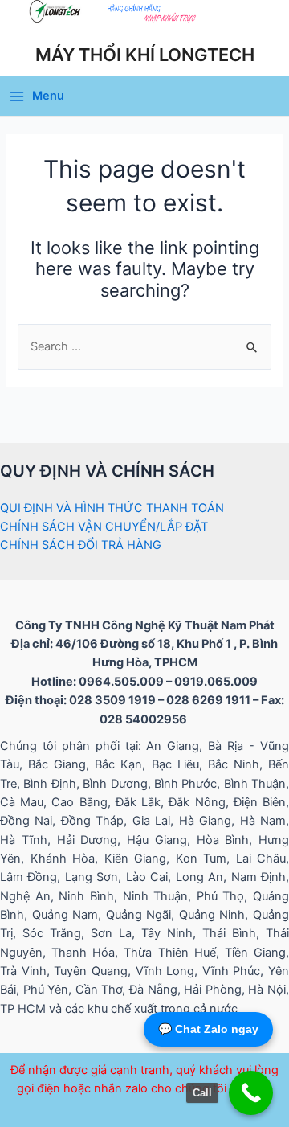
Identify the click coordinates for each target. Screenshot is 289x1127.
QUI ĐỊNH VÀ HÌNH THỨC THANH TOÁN (112, 508)
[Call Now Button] (251, 1093)
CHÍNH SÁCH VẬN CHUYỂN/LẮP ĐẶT (104, 526)
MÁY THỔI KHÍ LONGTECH (144, 54)
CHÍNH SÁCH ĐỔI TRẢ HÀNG (80, 545)
